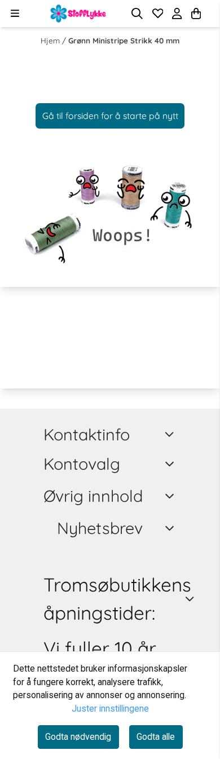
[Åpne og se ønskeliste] (158, 13)
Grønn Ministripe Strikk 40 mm (123, 40)
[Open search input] (137, 13)
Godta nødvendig (78, 736)
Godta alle (156, 736)
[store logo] (78, 14)
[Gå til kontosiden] (209, 13)
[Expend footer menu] (171, 464)
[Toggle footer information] (171, 434)
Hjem (51, 40)
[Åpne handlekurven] (196, 13)
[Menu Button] (15, 13)
